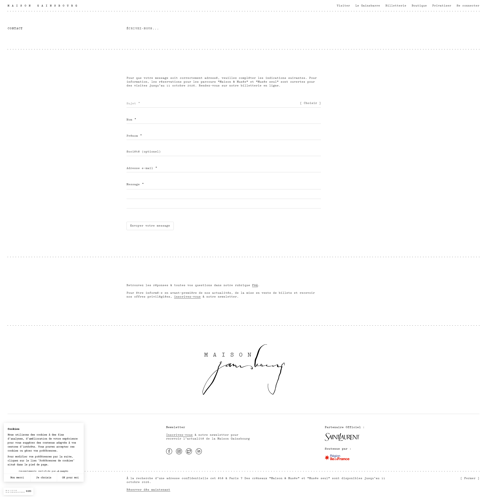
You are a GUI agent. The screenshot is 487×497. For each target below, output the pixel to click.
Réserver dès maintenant (148, 489)
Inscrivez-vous (179, 434)
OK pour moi (70, 477)
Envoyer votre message (150, 225)
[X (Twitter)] (189, 451)
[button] (18, 491)
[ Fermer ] (469, 478)
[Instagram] (179, 451)
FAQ (255, 285)
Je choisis (43, 477)
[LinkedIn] (199, 451)
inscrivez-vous (187, 296)
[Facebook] (169, 451)
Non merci (17, 477)
